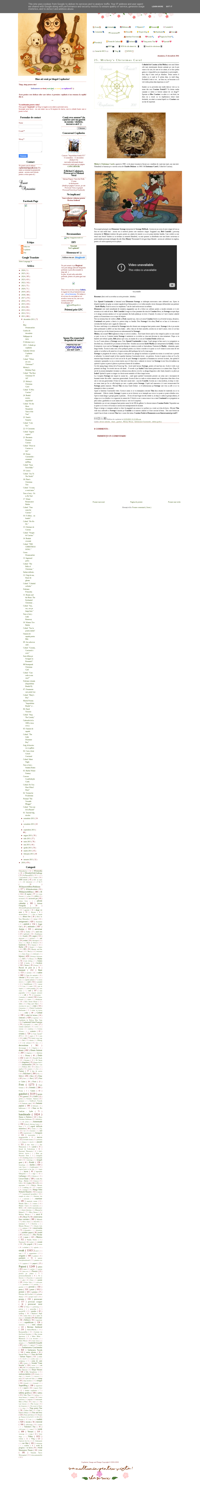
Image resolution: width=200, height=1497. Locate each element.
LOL (20, 1183)
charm (30, 999)
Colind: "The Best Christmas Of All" (29, 375)
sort (20, 1378)
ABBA (36, 896)
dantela (31, 1040)
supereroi (39, 1385)
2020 (23, 289)
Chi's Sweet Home (31, 1001)
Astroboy (32, 938)
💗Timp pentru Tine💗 (149, 42)
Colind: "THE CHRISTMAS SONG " (29, 546)
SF (24, 1367)
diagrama (29, 1053)
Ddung (39, 1040)
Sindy (38, 1374)
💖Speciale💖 (166, 42)
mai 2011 (27, 845)
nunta (40, 1244)
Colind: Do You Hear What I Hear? (28, 787)
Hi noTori (26, 1122)
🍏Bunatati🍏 (154, 27)
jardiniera (39, 1139)
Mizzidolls (39, 1230)
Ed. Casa (39, 1064)
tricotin (28, 1422)
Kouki (32, 1162)
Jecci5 (32, 1142)
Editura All (26, 1067)
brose (36, 965)
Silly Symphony (32, 1372)
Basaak (32, 947)
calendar (22, 977)
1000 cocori (23, 880)
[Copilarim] (30, 238)
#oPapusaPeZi (28, 875)
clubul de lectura (36, 1010)
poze (32, 1289)
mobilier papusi (27, 1232)
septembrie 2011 (29, 830)
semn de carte (36, 1361)
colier (27, 1013)
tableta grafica (157, 422)
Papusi (23, 1266)
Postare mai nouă (99, 502)
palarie (36, 1256)
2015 (23, 304)
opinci (37, 1251)
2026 (23, 270)
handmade (25, 1114)
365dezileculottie (32, 889)
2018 (23, 295)
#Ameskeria (23, 871)
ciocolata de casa (24, 1006)
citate (35, 1006)
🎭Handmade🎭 (159, 32)
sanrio (25, 1345)
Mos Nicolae (37, 1235)
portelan (26, 1284)
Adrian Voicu (24, 901)
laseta (40, 1169)
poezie (40, 1280)
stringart (39, 1381)
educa (37, 1067)
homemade (37, 1121)
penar (25, 1269)
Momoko (27, 1235)
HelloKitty (39, 1119)
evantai (30, 1069)
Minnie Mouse (24, 1226)
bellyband (39, 951)
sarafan (40, 1345)
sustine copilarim (31, 1390)
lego (35, 1173)
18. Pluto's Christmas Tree (27, 482)
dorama (27, 1060)
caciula (29, 973)
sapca (32, 1345)
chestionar (38, 999)
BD (25, 949)
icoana (34, 1128)
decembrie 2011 (29, 319)
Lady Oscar (22, 1167)
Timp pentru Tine (36, 1408)
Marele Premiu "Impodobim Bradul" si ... (28, 703)
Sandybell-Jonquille (35, 1343)
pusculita (33, 1309)
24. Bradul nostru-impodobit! (28, 398)
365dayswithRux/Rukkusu (29, 886)
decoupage (23, 1048)
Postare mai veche (174, 502)
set (41, 1365)
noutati (39, 1242)
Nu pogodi (28, 1244)
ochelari (26, 1247)
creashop (31, 1029)
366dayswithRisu (26, 892)
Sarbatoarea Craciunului (143, 422)
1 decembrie (23, 877)
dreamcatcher (27, 1065)
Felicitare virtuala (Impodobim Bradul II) (29, 683)
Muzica (39, 1237)
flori (31, 1078)
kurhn (33, 1165)
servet (34, 1365)
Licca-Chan (24, 1178)
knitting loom (28, 1158)
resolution (22, 1325)
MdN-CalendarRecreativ (35, 1208)
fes (38, 1073)
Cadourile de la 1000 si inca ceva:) (28, 723)
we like (25, 1443)
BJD (24, 959)
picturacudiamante (25, 1276)
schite (40, 1356)
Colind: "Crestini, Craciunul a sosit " (29, 650)
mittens (25, 1228)
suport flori (38, 1388)
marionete (27, 1199)
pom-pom (39, 1282)
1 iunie (35, 877)
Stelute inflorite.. (29, 572)
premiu (35, 1292)
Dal (23, 1040)
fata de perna (37, 1071)
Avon (21, 943)
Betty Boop (26, 954)
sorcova (36, 1376)
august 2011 (28, 835)
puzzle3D (22, 1311)
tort (30, 1419)
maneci (39, 1187)
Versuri (31, 1431)
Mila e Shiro (26, 1221)
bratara (39, 961)
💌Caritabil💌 (168, 27)
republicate (29, 1322)
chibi (21, 1004)
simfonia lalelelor (25, 1374)
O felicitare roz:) (28, 342)
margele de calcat (24, 1196)
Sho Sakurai (23, 1370)
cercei (30, 997)
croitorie (33, 1031)
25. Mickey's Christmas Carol (118, 60)
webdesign (39, 1443)
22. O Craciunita (29, 429)
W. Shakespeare (37, 1441)
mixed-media (37, 1228)
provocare (38, 1299)
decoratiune (25, 1045)
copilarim (27, 250)
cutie (25, 1038)
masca (35, 1203)
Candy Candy (34, 977)
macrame (22, 1185)
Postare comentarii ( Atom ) (141, 507)
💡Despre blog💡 (142, 32)
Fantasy (22, 1071)
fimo (25, 1078)
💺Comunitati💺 (99, 32)
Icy (41, 1128)
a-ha (29, 896)
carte (31, 986)
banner (34, 945)
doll (27, 1058)
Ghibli (35, 1096)
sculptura (22, 1361)
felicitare (27, 1073)
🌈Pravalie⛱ (97, 43)
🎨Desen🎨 (128, 32)
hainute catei (27, 1103)
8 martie (28, 894)
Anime (22, 929)
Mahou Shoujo (36, 1185)
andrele (26, 924)
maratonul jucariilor (30, 1194)
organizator (33, 1253)
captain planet (30, 980)
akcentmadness (23, 914)
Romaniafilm (24, 1332)
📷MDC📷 (110, 46)
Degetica (35, 1048)
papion (25, 1263)
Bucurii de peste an (27, 968)
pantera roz (38, 1260)
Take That (27, 1395)
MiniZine (34, 1224)
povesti (32, 1287)
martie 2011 (28, 851)
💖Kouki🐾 (149, 37)
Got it (169, 7)
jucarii (39, 1142)
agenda (27, 910)
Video (31, 1436)
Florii (34, 1082)
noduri (32, 1242)
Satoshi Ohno (23, 1354)
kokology (30, 1160)
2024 (23, 276)
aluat (36, 919)
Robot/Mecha (32, 1329)
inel (41, 1131)
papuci (35, 1263)
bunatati (23, 970)
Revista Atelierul (34, 1327)
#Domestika (38, 871)
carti (30, 991)
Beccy (30, 951)
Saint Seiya (36, 1341)
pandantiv (23, 1258)
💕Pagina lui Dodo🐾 (165, 37)
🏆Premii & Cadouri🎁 (114, 42)
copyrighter (27, 1024)
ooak (22, 1250)
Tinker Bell (28, 1410)
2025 (23, 273)
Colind (39, 1012)
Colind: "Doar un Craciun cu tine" (29, 448)
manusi (39, 1192)
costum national (25, 1027)
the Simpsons (23, 1406)
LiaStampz (23, 1176)
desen (113, 422)
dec (37, 1043)
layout (26, 1171)
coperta (36, 1018)
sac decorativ (34, 1338)
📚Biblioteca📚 (125, 27)
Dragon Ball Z (38, 1062)
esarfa (21, 1069)
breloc (28, 963)
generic (26, 1096)
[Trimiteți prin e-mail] (95, 418)
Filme (40, 1076)
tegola (30, 1399)
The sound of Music (36, 1406)
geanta (40, 1094)
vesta (31, 1434)
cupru (31, 1036)
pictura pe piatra (27, 1273)
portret (21, 1287)
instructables (32, 1135)
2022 (23, 283)
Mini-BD (37, 1221)
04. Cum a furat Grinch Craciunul (28, 753)
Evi (37, 1069)
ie (25, 1131)
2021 (23, 286)
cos (36, 1024)
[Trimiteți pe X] (101, 418)
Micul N (26, 1217)
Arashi (25, 936)
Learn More (157, 7)
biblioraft (36, 954)
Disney (28, 1055)
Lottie (29, 1183)
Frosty (21, 1091)
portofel (36, 1284)
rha (25, 253)
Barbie (21, 947)
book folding (28, 961)
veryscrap (22, 1434)
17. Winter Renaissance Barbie (28, 501)
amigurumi (24, 921)
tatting (37, 1395)
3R (41, 892)
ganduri (119, 422)
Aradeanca (38, 934)
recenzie (28, 1318)
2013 (23, 310)
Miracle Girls (38, 1226)
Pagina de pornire (136, 502)
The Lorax (35, 1404)
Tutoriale (73, 246)
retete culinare (37, 1325)
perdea (33, 1269)
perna (40, 1269)
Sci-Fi (25, 1359)
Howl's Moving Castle (32, 1124)
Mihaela (39, 1219)
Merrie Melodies (27, 1210)
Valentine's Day (30, 1427)
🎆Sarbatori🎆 (132, 42)
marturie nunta (32, 1201)
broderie (39, 963)
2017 (23, 298)
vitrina (21, 1439)
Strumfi (26, 1383)
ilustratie (33, 1131)
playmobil (39, 1278)
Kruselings (22, 1165)
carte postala (31, 988)
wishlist (27, 1445)
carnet (40, 984)
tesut (34, 1402)
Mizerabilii (28, 1230)
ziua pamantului (36, 1455)
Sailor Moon (23, 1341)
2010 (23, 863)
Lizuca (36, 1181)
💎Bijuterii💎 (140, 27)
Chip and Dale (33, 1004)
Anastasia (39, 922)
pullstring (36, 1307)
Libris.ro (35, 1176)
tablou (40, 1393)
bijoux (22, 956)
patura (40, 1267)
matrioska (36, 1206)
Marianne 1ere (38, 1196)
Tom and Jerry (37, 1413)
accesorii (22, 898)
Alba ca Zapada (37, 914)
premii (22, 1292)
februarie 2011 (29, 854)
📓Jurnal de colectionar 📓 (153, 46)
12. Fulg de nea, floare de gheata (28, 577)
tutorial (39, 1422)
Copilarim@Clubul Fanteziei (32, 1022)
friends (32, 1087)
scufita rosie (35, 1359)
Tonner (21, 1419)
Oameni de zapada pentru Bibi (29, 636)
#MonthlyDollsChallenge (33, 873)
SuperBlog (24, 1385)
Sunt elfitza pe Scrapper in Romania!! (28, 658)
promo (22, 1299)
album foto (27, 917)
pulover (21, 1309)
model (40, 1232)
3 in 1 (39, 882)
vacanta (40, 1424)
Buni (40, 970)
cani (20, 980)
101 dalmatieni (28, 882)
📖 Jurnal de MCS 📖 (100, 51)
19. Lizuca (26, 471)
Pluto (32, 1280)
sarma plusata (31, 1352)
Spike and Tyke (30, 1378)
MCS (21, 1208)
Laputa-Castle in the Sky (27, 1169)
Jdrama (24, 1142)
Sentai (26, 1363)
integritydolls (24, 1137)
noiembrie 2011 (29, 818)
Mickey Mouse (128, 422)
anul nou (39, 932)
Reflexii (27, 1320)
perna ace (26, 1271)
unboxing (29, 1424)
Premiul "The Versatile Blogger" (27, 801)
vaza (32, 1429)
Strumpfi (36, 1383)
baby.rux (27, 247)
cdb (25, 995)
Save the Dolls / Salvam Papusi (30, 1355)
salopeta (21, 1343)
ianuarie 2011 (28, 860)
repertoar (39, 1320)
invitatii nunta (28, 1139)
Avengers (35, 940)
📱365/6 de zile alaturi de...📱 (129, 46)
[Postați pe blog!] (98, 418)
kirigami (39, 1155)
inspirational (28, 1133)
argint (35, 936)
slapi (20, 1376)
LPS (37, 1183)
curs (40, 1036)
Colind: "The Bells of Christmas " (28, 566)
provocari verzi (35, 1304)
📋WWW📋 (129, 51)
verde (40, 1429)
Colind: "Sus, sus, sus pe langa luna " (28, 608)
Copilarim (85, 1462)
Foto (22, 1084)
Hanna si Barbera (26, 1117)
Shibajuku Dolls (34, 1367)
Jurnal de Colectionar (27, 1149)
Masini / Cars (24, 1206)
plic (24, 1280)
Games (33, 1091)
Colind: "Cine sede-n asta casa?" (28, 675)
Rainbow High (37, 1313)
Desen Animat (36, 1050)
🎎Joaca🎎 (173, 32)
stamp (40, 1378)
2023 (23, 279)
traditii (39, 1419)
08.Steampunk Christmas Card (28, 667)
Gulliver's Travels (36, 1101)
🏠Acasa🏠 (97, 27)
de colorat (27, 1043)
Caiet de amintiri (32, 975)
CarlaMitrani (28, 984)
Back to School (33, 943)
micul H (39, 1214)
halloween (23, 1108)
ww (40, 1450)
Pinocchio (30, 1278)
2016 (23, 301)
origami (22, 1256)
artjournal (22, 938)
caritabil (39, 982)
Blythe (40, 959)
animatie (32, 926)
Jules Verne (31, 1144)
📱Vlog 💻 (116, 51)
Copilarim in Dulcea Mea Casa (30, 1020)
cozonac (21, 1029)
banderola (22, 945)
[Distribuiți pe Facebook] (105, 418)
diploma (39, 1053)
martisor (38, 1198)
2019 (23, 292)
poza (21, 1289)
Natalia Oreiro (32, 1240)
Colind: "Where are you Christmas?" (28, 361)
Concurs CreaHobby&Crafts (29, 779)
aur (41, 938)
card (29, 982)
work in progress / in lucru (30, 1447)
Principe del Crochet (26, 1294)
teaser (32, 1397)
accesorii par (33, 898)
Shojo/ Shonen (37, 1370)
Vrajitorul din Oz (24, 1441)
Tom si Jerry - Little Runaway (28, 616)
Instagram (38, 1133)
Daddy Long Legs (36, 1038)
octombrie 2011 (29, 824)
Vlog (33, 1439)
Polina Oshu (28, 1282)
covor (37, 1027)
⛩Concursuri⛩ (114, 33)
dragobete (25, 1062)
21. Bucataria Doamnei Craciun (27, 440)
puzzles (34, 1311)
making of (27, 1187)
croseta (22, 1033)
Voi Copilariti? (73, 248)
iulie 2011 (27, 839)
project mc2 (33, 1297)
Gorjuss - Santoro (33, 1099)
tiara (24, 1408)
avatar (25, 940)
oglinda (36, 1247)
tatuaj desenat (23, 1397)
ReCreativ (38, 1318)
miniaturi (22, 1224)
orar (21, 1253)
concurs (22, 1017)
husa (21, 1126)
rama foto (27, 1315)
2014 (23, 307)
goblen (21, 1099)
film (32, 1076)
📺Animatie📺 (110, 27)
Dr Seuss (39, 1060)
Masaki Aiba (24, 1203)
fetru (21, 1076)
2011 (23, 316)
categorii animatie (36, 993)
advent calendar (105, 422)
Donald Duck (37, 1058)
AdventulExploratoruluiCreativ (29, 908)
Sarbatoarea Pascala (35, 1350)
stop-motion (28, 1381)
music (26, 1237)
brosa (27, 965)
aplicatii (27, 934)
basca (40, 947)
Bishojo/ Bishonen (36, 956)
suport (26, 1388)
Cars (24, 986)
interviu (39, 1137)
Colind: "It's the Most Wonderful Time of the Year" (28, 409)
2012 (23, 313)
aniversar (38, 929)
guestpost (22, 1101)
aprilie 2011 (28, 848)
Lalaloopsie (34, 1167)
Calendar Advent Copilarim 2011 (29, 353)
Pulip (27, 1307)
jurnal (34, 1147)
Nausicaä (22, 1242)
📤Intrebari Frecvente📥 (132, 37)
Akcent (34, 912)
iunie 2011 (27, 842)
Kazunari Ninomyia (26, 1151)
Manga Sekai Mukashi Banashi (30, 1191)
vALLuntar (22, 1429)
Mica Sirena (34, 1212)
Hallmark (36, 1106)
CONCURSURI (73, 166)
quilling (22, 1313)
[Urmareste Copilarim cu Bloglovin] (74, 259)
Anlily (28, 932)
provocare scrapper (35, 1302)
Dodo (40, 1055)
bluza (31, 959)
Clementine (22, 1008)
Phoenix (35, 1271)
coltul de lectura (32, 1015)
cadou (39, 972)
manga (25, 1190)
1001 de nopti (37, 880)
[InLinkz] (73, 283)
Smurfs (28, 1376)
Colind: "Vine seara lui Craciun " (28, 510)
